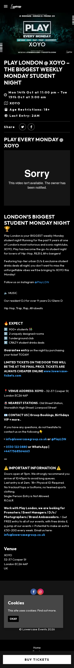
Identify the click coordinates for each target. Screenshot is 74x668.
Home (37, 647)
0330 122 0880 (16, 447)
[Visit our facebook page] (31, 127)
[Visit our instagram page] (40, 592)
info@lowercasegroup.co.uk (26, 439)
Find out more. (46, 610)
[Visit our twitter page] (22, 127)
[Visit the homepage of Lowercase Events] (14, 6)
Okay (13, 618)
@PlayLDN (42, 282)
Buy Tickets (37, 659)
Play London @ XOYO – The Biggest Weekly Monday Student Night (37, 72)
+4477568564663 (17, 451)
